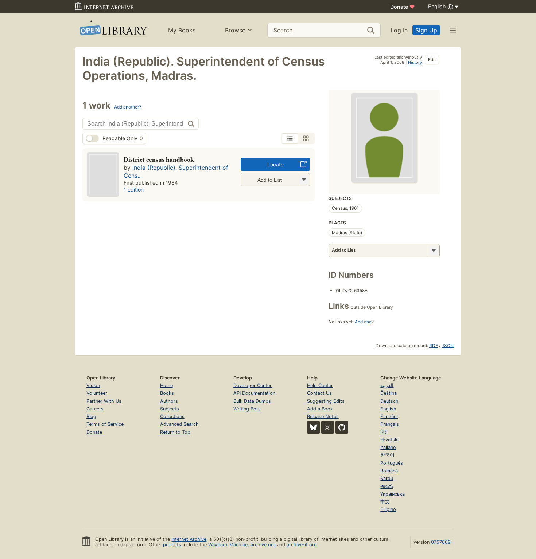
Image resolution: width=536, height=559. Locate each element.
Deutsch (389, 401)
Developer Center (252, 385)
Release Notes (323, 416)
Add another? (127, 107)
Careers (95, 409)
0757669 (441, 542)
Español (389, 416)
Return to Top (175, 432)
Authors (169, 401)
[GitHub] (341, 427)
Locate (275, 164)
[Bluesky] (313, 427)
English (388, 409)
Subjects (169, 409)
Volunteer (96, 393)
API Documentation (254, 393)
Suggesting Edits (326, 401)
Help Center (320, 385)
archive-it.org (302, 544)
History (415, 62)
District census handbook (159, 159)
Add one (363, 321)
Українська (392, 494)
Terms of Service (105, 424)
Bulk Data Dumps (252, 401)
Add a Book (320, 409)
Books (167, 393)
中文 (385, 501)
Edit (432, 59)
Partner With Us (103, 401)
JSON (448, 345)
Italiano (388, 447)
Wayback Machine (228, 544)
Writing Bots (247, 409)
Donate (402, 7)
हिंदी (383, 432)
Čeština (388, 393)
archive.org (263, 544)
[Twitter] (327, 427)
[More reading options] (433, 250)
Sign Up (426, 30)
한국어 (387, 455)
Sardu (386, 478)
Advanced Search (179, 424)
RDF (433, 345)
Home (166, 385)
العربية (386, 385)
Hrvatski (389, 439)
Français (389, 424)
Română (389, 470)
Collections (172, 416)
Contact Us (319, 393)
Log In (399, 30)
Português (391, 463)
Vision (93, 385)
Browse (235, 30)
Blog (91, 416)
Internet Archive (188, 539)
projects (172, 544)
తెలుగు (386, 486)
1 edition (134, 189)
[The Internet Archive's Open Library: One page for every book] (113, 30)
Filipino (388, 509)
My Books (181, 30)
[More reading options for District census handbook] (304, 179)
